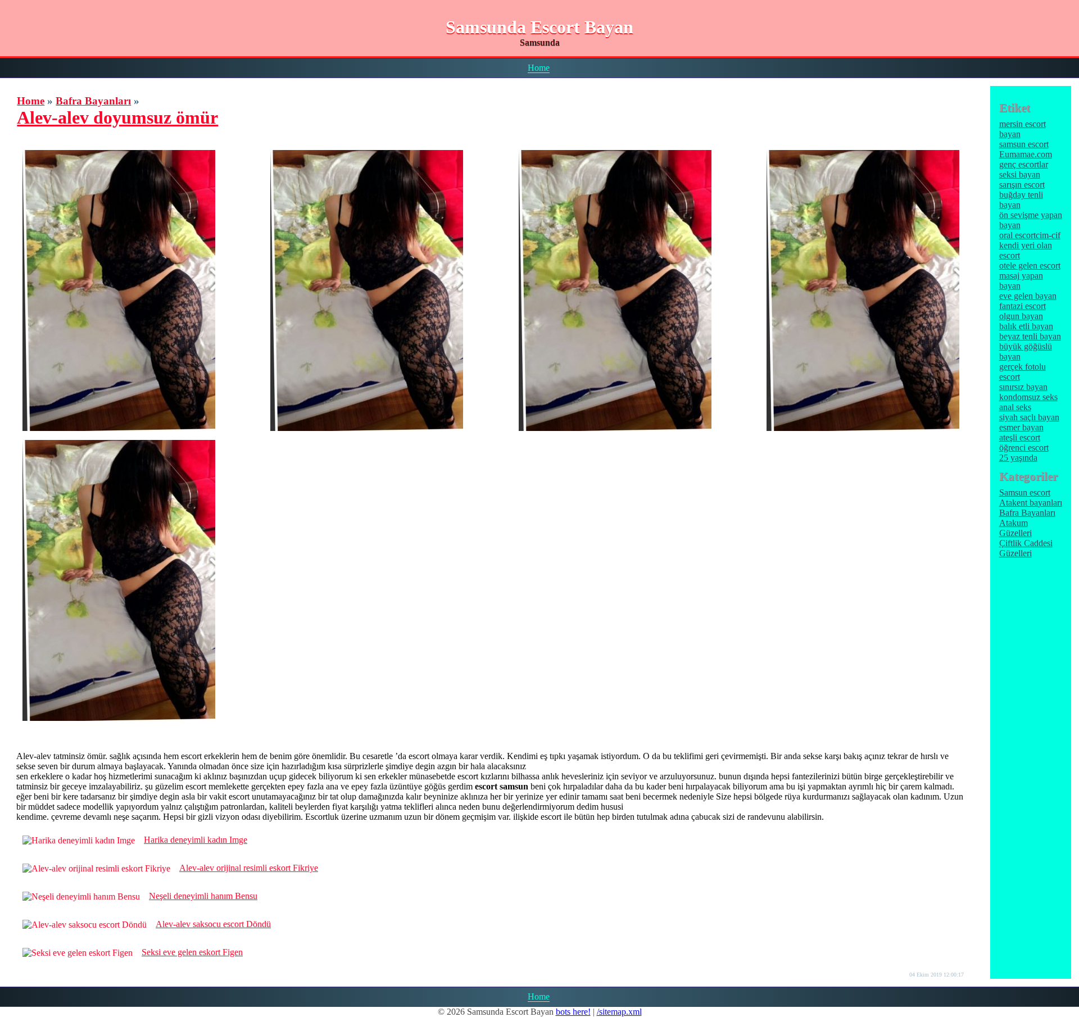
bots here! (573, 1011)
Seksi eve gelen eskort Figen (192, 952)
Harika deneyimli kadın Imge (195, 840)
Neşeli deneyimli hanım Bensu (203, 896)
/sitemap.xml (619, 1011)
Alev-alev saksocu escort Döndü (213, 924)
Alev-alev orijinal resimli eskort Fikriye (248, 868)
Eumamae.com (1025, 154)
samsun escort (1024, 144)
